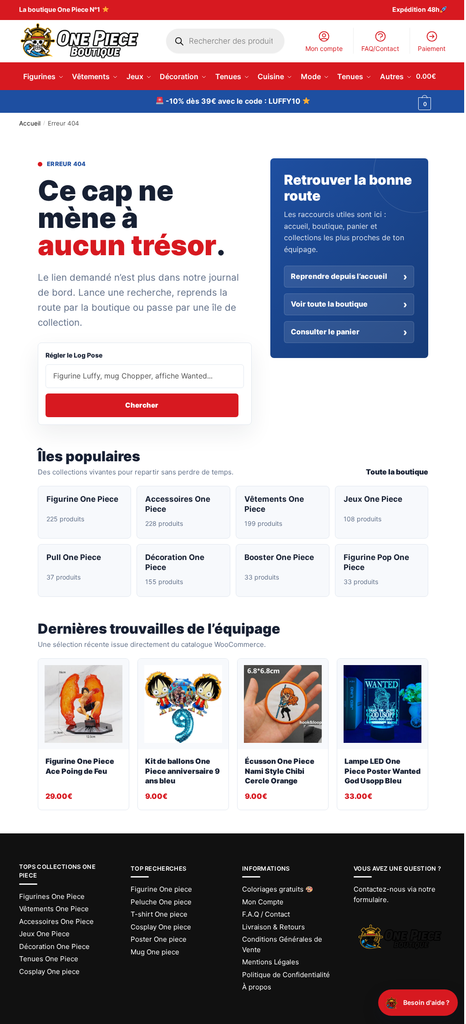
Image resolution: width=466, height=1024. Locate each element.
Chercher (141, 405)
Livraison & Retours (273, 927)
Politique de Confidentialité (286, 974)
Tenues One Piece (48, 958)
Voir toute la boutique (329, 303)
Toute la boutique (397, 471)
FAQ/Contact (380, 48)
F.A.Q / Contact (266, 914)
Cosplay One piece (49, 971)
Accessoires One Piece (56, 921)
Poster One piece (159, 939)
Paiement (432, 48)
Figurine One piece (161, 889)
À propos (256, 987)
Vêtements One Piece (54, 908)
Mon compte (324, 48)
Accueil (30, 123)
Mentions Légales (270, 962)
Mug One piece (155, 952)
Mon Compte (263, 902)
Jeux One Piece (44, 933)
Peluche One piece (161, 902)
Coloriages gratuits (273, 889)
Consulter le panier (325, 331)
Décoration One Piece (54, 946)
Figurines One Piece (52, 896)
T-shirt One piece (159, 914)
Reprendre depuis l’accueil (339, 276)
